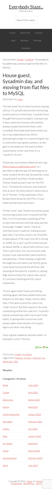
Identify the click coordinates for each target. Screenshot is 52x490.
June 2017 (33, 465)
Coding (18, 354)
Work (5, 465)
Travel (5, 450)
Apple (5, 385)
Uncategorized (10, 458)
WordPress (28, 483)
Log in (38, 483)
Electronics (8, 399)
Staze (29, 481)
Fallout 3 (19, 358)
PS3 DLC (36, 358)
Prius (5, 436)
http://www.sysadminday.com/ (19, 166)
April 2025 (33, 407)
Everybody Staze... (26, 6)
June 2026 (33, 385)
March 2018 (34, 450)
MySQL (28, 358)
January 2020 (34, 436)
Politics (6, 429)
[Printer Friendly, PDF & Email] (41, 347)
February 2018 (35, 458)
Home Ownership (11, 414)
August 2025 (34, 399)
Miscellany (8, 421)
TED (16, 361)
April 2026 (33, 392)
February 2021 (35, 421)
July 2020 (32, 429)
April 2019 (33, 443)
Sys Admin (27, 354)
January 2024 (34, 414)
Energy (6, 407)
